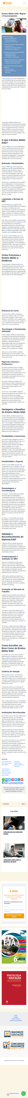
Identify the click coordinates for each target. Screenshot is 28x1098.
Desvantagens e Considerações (12, 57)
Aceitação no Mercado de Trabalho (12, 63)
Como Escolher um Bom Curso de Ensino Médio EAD (13, 66)
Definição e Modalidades (10, 40)
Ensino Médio (6, 78)
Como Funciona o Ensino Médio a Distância (14, 44)
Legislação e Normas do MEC (11, 41)
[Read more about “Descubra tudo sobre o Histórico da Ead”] (13, 850)
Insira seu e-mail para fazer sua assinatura (13, 902)
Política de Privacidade (16, 1020)
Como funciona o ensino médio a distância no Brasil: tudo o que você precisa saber (7, 772)
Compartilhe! (15, 782)
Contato (16, 1017)
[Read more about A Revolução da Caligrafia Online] (13, 823)
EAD (11, 78)
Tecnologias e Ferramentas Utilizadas (13, 47)
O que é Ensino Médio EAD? (10, 38)
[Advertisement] (14, 106)
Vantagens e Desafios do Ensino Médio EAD (14, 52)
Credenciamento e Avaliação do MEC (13, 61)
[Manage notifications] (8, 1094)
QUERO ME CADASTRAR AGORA (14, 915)
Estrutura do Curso (9, 46)
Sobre (15, 1015)
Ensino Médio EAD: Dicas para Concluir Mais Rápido (7, 763)
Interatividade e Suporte (10, 55)
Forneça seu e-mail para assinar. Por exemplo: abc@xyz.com (14, 910)
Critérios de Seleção (9, 69)
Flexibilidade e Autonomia (10, 53)
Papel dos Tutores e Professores (12, 49)
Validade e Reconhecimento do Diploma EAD (14, 60)
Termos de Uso (16, 1018)
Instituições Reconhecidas (10, 70)
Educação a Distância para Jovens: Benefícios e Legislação (19, 764)
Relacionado (7, 72)
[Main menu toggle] (24, 3)
